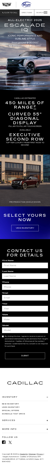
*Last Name (7, 271)
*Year (4, 304)
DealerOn (24, 454)
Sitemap (32, 454)
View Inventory (25, 228)
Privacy (40, 454)
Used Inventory (11, 407)
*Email (5, 293)
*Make (5, 315)
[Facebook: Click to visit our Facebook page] (5, 442)
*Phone (5, 282)
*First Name (8, 261)
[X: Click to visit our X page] (11, 442)
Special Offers (10, 410)
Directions (27, 13)
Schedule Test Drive (13, 414)
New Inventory (10, 404)
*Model (5, 325)
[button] (10, 12)
